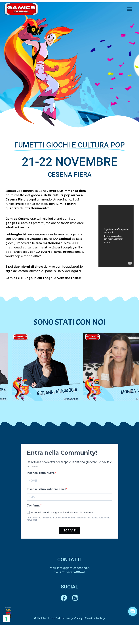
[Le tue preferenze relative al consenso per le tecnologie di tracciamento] (6, 618)
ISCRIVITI (69, 530)
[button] (129, 9)
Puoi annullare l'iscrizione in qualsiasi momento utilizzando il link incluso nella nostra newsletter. (68, 519)
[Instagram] (75, 597)
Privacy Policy (72, 618)
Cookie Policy (95, 618)
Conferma (33, 505)
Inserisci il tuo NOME (41, 473)
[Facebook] (64, 597)
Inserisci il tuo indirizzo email (46, 489)
